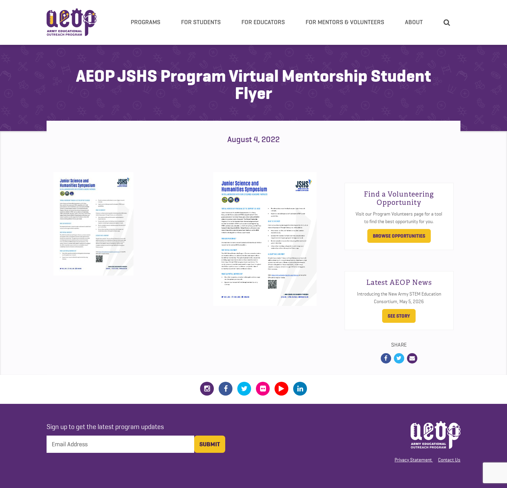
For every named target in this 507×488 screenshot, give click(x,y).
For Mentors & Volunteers (345, 22)
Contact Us (449, 459)
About (414, 22)
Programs (145, 22)
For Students (201, 22)
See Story (399, 316)
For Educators (263, 22)
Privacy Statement (413, 459)
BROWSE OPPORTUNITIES (399, 236)
